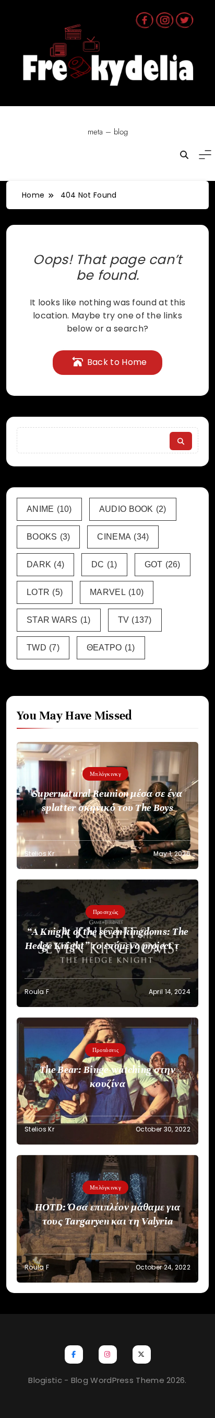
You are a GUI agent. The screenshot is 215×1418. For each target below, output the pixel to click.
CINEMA (123, 536)
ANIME (49, 509)
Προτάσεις (105, 1050)
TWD (43, 647)
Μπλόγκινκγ (105, 774)
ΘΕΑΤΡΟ (111, 647)
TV (135, 619)
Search (181, 441)
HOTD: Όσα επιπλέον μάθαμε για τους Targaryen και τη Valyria (108, 1214)
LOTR (45, 592)
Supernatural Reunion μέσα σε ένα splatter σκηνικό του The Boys (107, 800)
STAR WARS (59, 619)
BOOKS (48, 536)
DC (104, 564)
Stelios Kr (39, 853)
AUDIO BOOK (132, 509)
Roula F (37, 991)
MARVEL (117, 592)
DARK (45, 564)
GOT (163, 564)
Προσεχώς (105, 912)
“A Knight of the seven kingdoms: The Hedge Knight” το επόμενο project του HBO (107, 945)
